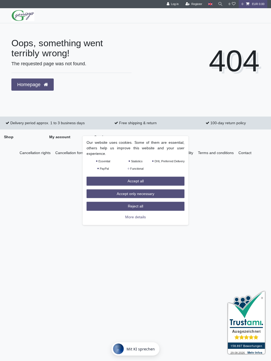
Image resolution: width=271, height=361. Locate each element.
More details (135, 217)
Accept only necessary (135, 193)
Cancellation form (70, 153)
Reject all (135, 206)
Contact (244, 153)
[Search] (220, 4)
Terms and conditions (216, 153)
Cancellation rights (35, 153)
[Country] (210, 4)
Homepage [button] (29, 84)
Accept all (136, 181)
